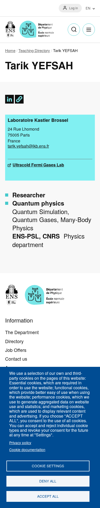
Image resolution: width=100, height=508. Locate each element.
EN (88, 8)
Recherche (74, 29)
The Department (22, 332)
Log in (73, 8)
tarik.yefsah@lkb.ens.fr (28, 146)
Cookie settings (48, 465)
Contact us (16, 358)
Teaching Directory (34, 50)
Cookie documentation (27, 449)
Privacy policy (20, 442)
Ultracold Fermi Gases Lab (38, 165)
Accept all (48, 496)
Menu (89, 29)
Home (10, 50)
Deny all (47, 481)
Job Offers (15, 349)
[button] (19, 99)
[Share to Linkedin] (9, 99)
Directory (14, 341)
